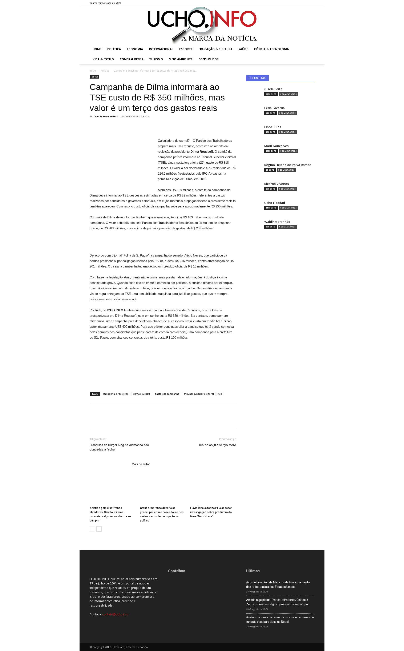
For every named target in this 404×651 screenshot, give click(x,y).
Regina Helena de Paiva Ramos (287, 165)
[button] (309, 49)
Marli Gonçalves (276, 146)
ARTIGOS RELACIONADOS (109, 464)
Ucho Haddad (274, 203)
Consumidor (208, 59)
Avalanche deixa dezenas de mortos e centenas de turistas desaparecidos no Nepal (280, 619)
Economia (135, 49)
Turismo (156, 59)
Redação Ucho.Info (106, 116)
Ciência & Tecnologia (271, 49)
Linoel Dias (272, 127)
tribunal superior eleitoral (199, 393)
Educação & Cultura (215, 49)
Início (93, 70)
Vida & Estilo (103, 59)
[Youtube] (311, 3)
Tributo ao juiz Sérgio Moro (217, 445)
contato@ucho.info (115, 614)
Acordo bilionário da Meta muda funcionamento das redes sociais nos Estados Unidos (278, 584)
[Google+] (297, 3)
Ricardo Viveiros (276, 184)
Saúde (243, 49)
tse (220, 393)
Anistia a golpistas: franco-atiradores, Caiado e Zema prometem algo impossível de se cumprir (277, 602)
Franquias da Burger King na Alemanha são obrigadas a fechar (119, 447)
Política (114, 49)
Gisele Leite (273, 89)
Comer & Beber (131, 59)
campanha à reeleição (115, 393)
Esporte (186, 49)
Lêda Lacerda (274, 108)
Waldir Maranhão (277, 222)
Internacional (161, 49)
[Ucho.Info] (202, 25)
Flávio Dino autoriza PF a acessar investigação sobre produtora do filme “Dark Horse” (211, 512)
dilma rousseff (141, 393)
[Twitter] (304, 3)
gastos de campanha (167, 393)
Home (97, 49)
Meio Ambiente (181, 59)
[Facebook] (290, 3)
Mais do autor (141, 464)
